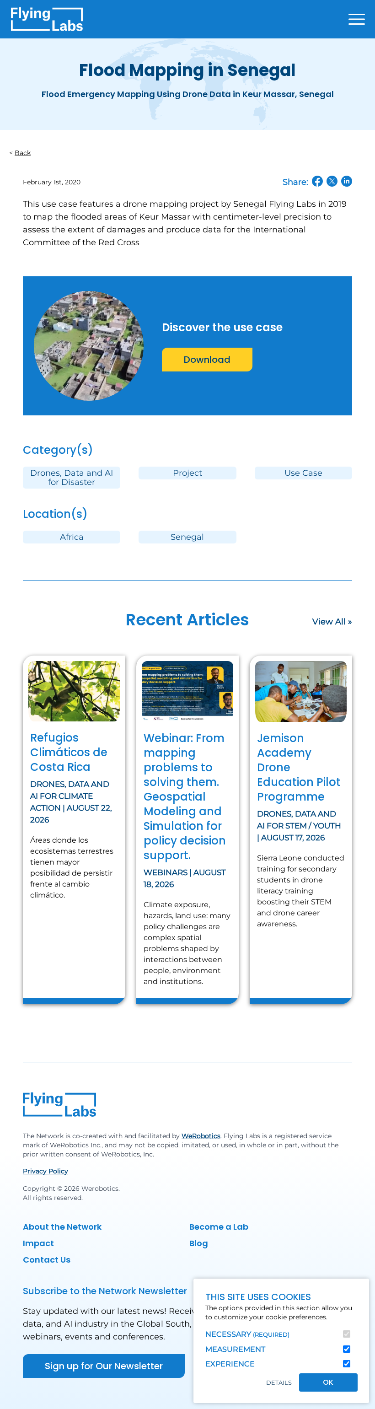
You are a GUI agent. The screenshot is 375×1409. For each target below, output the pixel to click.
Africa (72, 537)
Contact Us (46, 1259)
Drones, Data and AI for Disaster (71, 477)
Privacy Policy (45, 1171)
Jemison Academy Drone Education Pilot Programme (299, 767)
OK (328, 1382)
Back (23, 153)
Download (207, 359)
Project (187, 473)
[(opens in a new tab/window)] (317, 181)
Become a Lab (218, 1226)
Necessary (247, 1334)
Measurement (235, 1349)
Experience (230, 1364)
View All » (332, 622)
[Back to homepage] (47, 19)
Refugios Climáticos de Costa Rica (68, 752)
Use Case (303, 473)
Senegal (187, 537)
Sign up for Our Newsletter (104, 1366)
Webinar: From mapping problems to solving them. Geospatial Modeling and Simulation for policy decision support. (185, 797)
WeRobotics (201, 1136)
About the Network (62, 1226)
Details (279, 1382)
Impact (38, 1243)
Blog (198, 1243)
